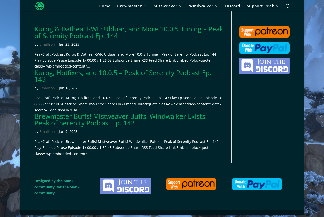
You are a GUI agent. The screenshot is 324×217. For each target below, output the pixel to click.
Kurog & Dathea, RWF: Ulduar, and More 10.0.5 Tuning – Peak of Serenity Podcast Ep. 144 (128, 32)
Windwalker (201, 6)
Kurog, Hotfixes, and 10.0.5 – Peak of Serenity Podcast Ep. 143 (122, 76)
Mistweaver (165, 6)
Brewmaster (129, 6)
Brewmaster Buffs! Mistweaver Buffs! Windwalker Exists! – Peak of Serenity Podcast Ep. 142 (123, 119)
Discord (232, 6)
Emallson (47, 44)
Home (105, 6)
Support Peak (260, 6)
